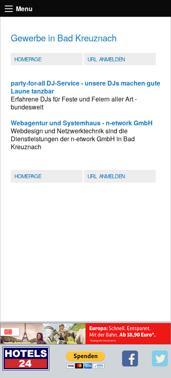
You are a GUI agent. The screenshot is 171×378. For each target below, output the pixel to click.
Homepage (27, 59)
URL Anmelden (106, 59)
